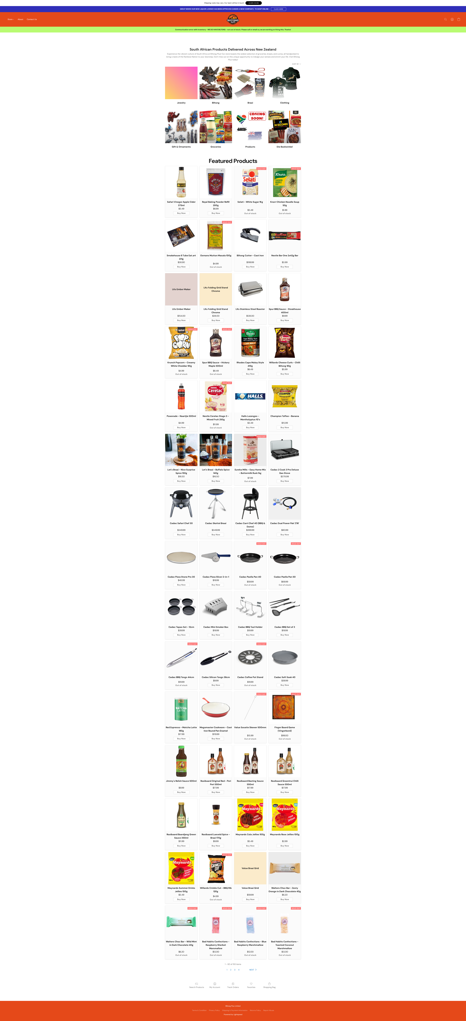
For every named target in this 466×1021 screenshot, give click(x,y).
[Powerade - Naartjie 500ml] (181, 396)
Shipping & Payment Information (234, 1010)
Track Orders (233, 987)
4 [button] (238, 970)
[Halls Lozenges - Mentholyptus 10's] (250, 396)
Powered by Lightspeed (233, 1014)
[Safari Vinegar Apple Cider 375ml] (181, 182)
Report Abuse (268, 1010)
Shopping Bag (269, 987)
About (20, 19)
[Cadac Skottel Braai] (216, 503)
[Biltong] (216, 83)
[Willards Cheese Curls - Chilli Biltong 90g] (285, 343)
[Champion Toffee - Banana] (285, 396)
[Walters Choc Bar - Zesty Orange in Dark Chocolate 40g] (285, 868)
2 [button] (230, 970)
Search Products (196, 987)
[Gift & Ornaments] (181, 127)
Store (10, 19)
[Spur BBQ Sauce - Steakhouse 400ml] (285, 289)
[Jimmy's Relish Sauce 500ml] (181, 761)
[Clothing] (284, 83)
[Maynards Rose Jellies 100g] (285, 815)
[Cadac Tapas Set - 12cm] (181, 607)
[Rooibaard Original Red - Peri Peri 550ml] (216, 761)
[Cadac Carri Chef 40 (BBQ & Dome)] (250, 503)
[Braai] (250, 83)
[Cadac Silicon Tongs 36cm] (216, 657)
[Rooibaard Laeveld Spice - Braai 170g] (216, 815)
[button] (253, 3)
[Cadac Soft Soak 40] (285, 657)
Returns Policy (255, 1010)
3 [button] (234, 970)
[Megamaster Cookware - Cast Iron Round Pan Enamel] (216, 708)
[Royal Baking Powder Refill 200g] (216, 182)
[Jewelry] (181, 83)
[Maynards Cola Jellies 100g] (250, 815)
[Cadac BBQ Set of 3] (285, 607)
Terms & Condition (199, 1010)
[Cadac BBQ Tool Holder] (250, 607)
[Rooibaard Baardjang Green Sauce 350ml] (181, 815)
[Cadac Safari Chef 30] (181, 503)
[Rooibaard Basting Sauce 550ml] (250, 761)
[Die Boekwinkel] (284, 127)
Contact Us (32, 19)
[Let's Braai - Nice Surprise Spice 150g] (181, 450)
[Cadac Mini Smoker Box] (216, 607)
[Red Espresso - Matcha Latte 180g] (181, 708)
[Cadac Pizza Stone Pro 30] (181, 557)
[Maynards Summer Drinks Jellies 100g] (181, 868)
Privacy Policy (214, 1010)
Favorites (251, 987)
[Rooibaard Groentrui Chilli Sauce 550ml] (285, 761)
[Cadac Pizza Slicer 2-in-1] (216, 557)
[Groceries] (216, 127)
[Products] (250, 127)
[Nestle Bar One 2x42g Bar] (285, 236)
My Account (214, 987)
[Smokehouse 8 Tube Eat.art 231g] (181, 236)
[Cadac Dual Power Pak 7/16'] (285, 503)
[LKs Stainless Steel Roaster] (250, 289)
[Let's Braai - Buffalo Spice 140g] (216, 450)
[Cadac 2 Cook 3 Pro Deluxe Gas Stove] (285, 450)
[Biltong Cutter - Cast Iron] (250, 236)
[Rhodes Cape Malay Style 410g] (250, 343)
